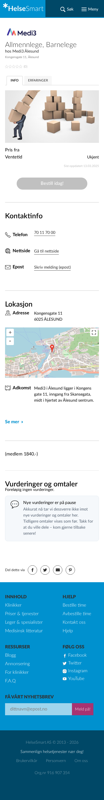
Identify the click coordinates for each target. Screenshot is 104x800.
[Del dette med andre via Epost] (57, 570)
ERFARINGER (38, 80)
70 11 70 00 (44, 233)
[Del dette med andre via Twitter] (45, 570)
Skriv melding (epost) (52, 267)
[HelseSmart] (22, 8)
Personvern (56, 761)
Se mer (12, 422)
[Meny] (90, 9)
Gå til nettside (46, 251)
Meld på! (82, 709)
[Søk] (67, 9)
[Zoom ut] (10, 341)
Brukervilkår (26, 761)
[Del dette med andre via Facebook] (32, 570)
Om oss (81, 761)
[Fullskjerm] (94, 332)
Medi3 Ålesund (25, 51)
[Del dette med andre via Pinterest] (70, 570)
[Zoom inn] (10, 332)
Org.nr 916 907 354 (52, 773)
